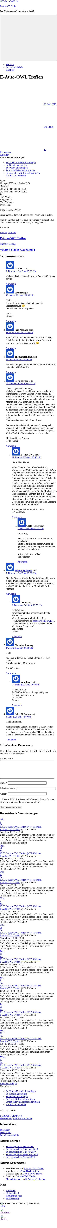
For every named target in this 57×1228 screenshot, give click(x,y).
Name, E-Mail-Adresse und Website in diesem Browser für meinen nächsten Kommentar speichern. (27, 800)
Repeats (4, 186)
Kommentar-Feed (14, 1195)
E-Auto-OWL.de (8, 6)
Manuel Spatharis (23, 570)
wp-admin (48, 127)
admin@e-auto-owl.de (43, 621)
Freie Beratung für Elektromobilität (16, 1118)
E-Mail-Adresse (8, 788)
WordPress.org (12, 1198)
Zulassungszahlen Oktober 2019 (21, 1152)
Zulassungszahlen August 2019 (20, 1157)
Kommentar (6, 758)
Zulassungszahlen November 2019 (22, 1149)
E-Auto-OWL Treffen (10, 829)
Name (3, 783)
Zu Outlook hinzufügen (17, 167)
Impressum (5, 1130)
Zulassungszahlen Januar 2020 (20, 1146)
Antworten (11, 284)
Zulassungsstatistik (14, 67)
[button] (12, 157)
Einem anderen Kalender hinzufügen (23, 173)
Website (3, 793)
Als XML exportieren (16, 175)
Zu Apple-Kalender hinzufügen (20, 170)
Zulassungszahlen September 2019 (22, 1154)
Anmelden (10, 1190)
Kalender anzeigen (8, 1083)
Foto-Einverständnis (9, 1135)
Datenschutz (5, 1132)
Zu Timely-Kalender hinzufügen (21, 162)
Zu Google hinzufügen (16, 165)
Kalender (10, 70)
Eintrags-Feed (12, 1193)
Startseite (10, 64)
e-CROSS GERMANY (11, 1115)
